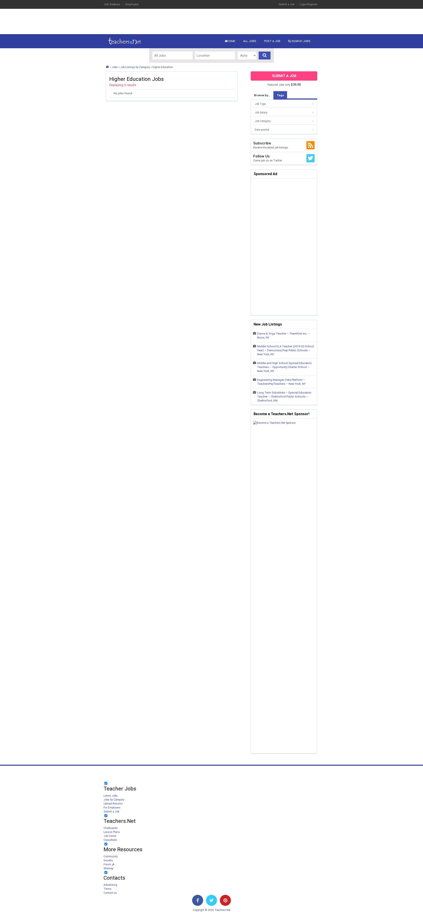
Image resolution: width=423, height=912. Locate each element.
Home (231, 41)
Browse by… (262, 95)
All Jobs (249, 41)
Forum (107, 864)
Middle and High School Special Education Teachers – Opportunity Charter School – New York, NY (284, 367)
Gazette (108, 860)
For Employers (112, 807)
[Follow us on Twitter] (211, 901)
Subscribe (262, 143)
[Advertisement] (211, 21)
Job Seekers (112, 4)
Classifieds (110, 840)
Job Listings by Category (135, 67)
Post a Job (272, 41)
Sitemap (108, 868)
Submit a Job (286, 4)
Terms (107, 888)
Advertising (110, 884)
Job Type (260, 103)
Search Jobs (300, 41)
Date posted (262, 129)
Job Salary (261, 112)
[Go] (265, 55)
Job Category (263, 121)
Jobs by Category (114, 799)
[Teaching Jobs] (107, 67)
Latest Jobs (111, 795)
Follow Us (261, 156)
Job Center (110, 836)
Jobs (115, 67)
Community (111, 856)
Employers (132, 4)
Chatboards (111, 828)
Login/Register (308, 4)
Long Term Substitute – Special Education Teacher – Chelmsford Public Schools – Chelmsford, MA (284, 396)
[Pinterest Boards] (225, 901)
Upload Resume (113, 803)
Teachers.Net (222, 910)
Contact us (110, 892)
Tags (280, 95)
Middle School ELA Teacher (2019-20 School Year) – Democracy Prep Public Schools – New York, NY (285, 350)
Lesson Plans (112, 832)
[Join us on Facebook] (197, 901)
